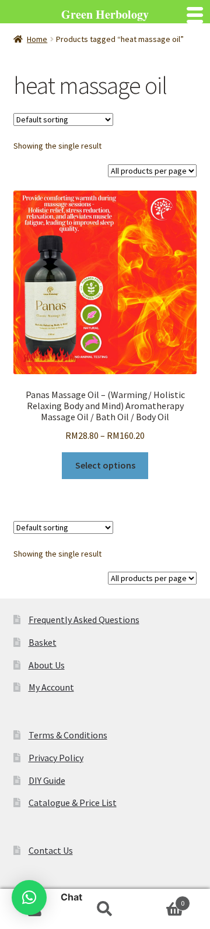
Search (105, 909)
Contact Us (51, 850)
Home (37, 39)
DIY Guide (47, 780)
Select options (105, 465)
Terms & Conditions (68, 735)
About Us (47, 665)
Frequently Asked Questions (84, 619)
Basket (43, 642)
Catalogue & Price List (73, 802)
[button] (29, 897)
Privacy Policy (56, 757)
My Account (51, 687)
